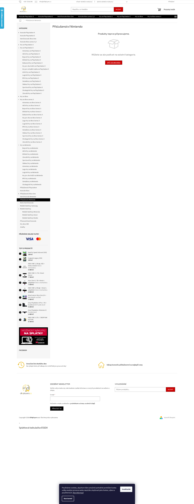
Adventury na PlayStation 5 (31, 51)
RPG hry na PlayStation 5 (30, 78)
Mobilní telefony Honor (30, 215)
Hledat (118, 9)
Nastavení (68, 498)
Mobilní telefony (25, 209)
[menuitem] (26, 16)
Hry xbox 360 (24, 224)
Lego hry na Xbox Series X (31, 121)
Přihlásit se (57, 408)
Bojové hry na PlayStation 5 (31, 57)
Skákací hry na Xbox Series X (32, 133)
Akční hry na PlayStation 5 (31, 54)
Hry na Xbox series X (27, 99)
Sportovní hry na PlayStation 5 (32, 87)
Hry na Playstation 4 (26, 45)
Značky (22, 227)
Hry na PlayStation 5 (27, 48)
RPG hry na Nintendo (29, 178)
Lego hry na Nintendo (29, 169)
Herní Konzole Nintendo (28, 197)
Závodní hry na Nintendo (30, 157)
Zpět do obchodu (113, 62)
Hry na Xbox (24, 96)
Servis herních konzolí (105, 2)
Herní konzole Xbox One (28, 39)
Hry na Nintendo (25, 145)
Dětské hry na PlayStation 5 (31, 60)
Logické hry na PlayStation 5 (31, 75)
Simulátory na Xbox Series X (31, 130)
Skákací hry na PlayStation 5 (31, 84)
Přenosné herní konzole (28, 221)
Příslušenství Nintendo (27, 200)
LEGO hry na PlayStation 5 (31, 72)
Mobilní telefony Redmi (30, 218)
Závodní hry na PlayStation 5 (31, 93)
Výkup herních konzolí (84, 2)
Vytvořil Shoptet (169, 417)
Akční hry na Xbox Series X (31, 105)
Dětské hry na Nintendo (30, 154)
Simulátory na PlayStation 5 (31, 81)
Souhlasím (126, 489)
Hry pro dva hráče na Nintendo (32, 175)
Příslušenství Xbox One (28, 194)
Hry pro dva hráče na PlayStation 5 (34, 66)
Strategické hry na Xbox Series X (33, 139)
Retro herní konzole (27, 203)
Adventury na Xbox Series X (31, 102)
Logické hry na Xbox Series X (32, 124)
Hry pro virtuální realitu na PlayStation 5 (35, 69)
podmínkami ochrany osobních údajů (82, 403)
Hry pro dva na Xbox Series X (32, 118)
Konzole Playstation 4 (27, 33)
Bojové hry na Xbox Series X (31, 108)
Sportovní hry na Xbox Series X (32, 136)
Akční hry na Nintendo (29, 151)
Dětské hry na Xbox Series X (31, 112)
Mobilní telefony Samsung (29, 206)
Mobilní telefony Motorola (31, 212)
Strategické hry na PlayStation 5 (33, 90)
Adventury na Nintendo (30, 166)
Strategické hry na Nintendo (31, 184)
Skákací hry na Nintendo (30, 163)
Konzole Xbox (24, 191)
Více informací (78, 493)
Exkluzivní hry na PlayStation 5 (32, 63)
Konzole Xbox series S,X (28, 42)
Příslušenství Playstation (28, 188)
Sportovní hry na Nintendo (31, 160)
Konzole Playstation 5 (27, 36)
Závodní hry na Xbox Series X (32, 142)
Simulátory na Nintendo (30, 181)
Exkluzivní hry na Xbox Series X (32, 115)
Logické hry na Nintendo (30, 172)
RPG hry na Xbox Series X (30, 127)
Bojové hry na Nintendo (30, 148)
